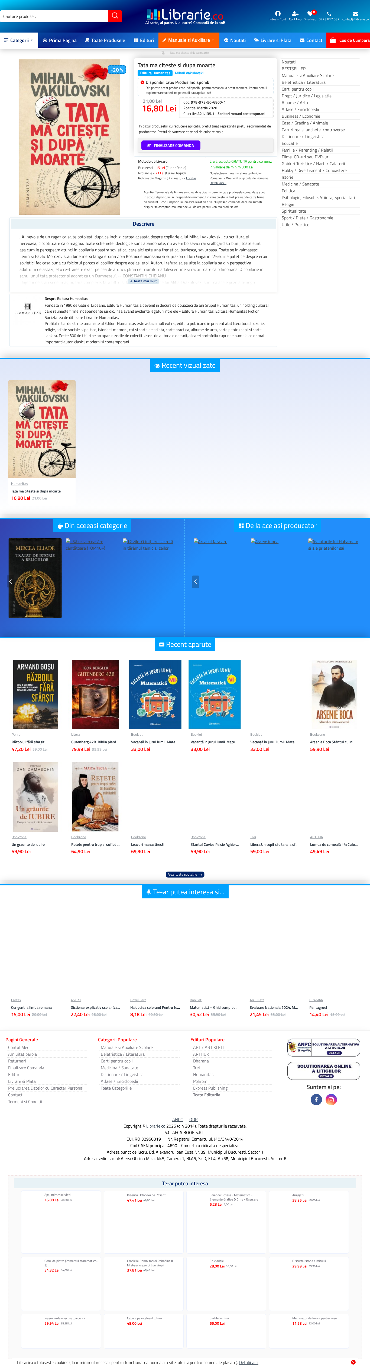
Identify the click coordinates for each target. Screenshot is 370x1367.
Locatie (191, 178)
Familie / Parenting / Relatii (307, 150)
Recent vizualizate (189, 365)
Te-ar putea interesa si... (189, 891)
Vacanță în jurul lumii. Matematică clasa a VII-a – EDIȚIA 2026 (155, 741)
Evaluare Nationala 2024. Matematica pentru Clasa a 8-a (274, 1007)
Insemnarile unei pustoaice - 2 (65, 1318)
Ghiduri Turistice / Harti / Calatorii (313, 163)
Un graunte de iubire (28, 844)
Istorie (287, 177)
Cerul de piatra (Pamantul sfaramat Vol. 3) (71, 1263)
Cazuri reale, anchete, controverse (313, 129)
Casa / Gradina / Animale (305, 123)
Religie (288, 204)
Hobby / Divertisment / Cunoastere (314, 170)
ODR (193, 1119)
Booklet (137, 734)
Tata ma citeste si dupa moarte (36, 491)
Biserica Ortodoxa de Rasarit (146, 1195)
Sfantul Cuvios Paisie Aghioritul (215, 844)
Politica (288, 190)
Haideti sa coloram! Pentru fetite (155, 1007)
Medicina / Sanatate (300, 184)
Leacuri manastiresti (147, 844)
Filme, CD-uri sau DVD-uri (306, 156)
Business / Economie (301, 116)
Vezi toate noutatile (182, 874)
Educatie (290, 143)
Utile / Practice (295, 224)
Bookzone (317, 734)
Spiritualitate (294, 211)
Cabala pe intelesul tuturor (145, 1318)
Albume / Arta (295, 102)
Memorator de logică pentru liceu (314, 1318)
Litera (75, 734)
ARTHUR (316, 837)
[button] (10, 581)
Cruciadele (217, 1261)
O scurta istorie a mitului (309, 1261)
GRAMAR (316, 1000)
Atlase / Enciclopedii (300, 109)
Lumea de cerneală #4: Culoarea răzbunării (334, 844)
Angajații (298, 1195)
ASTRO (76, 1000)
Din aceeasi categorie (96, 525)
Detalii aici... (218, 183)
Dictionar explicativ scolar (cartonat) (95, 1007)
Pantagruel (318, 1007)
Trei (253, 837)
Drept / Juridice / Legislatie (307, 95)
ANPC (177, 1119)
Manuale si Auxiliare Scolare (308, 75)
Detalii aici (248, 1362)
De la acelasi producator (281, 525)
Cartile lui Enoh (220, 1318)
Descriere (143, 223)
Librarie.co (155, 1126)
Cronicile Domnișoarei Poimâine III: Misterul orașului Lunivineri (150, 1263)
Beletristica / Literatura (304, 82)
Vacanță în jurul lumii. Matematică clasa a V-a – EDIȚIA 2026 (274, 741)
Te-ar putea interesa (185, 1183)
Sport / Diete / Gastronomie (307, 218)
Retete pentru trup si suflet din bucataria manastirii (95, 844)
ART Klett (257, 1000)
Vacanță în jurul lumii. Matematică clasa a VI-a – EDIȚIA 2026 (215, 741)
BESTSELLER (294, 68)
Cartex (16, 1000)
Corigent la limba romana (31, 1007)
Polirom (18, 734)
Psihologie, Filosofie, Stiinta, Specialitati (318, 197)
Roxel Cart (138, 1000)
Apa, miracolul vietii (57, 1195)
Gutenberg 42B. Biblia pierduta (95, 741)
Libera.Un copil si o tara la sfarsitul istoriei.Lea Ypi (274, 844)
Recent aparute (188, 644)
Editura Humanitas (155, 73)
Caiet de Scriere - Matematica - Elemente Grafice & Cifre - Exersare (234, 1197)
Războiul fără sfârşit (28, 741)
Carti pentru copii (298, 89)
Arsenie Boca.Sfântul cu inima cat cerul (334, 741)
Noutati (289, 62)
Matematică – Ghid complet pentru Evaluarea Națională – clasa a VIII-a (214, 1007)
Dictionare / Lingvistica (303, 136)
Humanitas (19, 483)
